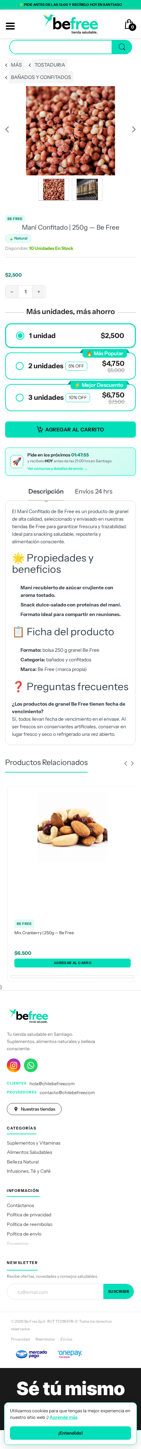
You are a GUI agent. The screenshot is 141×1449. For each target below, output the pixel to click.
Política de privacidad (29, 1214)
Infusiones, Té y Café (29, 1171)
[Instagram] (14, 1065)
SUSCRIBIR (118, 1291)
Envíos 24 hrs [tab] (94, 491)
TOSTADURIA (50, 65)
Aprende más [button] (63, 1417)
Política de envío (24, 1234)
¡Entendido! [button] (70, 1433)
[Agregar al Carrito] (72, 963)
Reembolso (45, 1339)
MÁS (16, 65)
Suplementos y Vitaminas (33, 1143)
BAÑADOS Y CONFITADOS (41, 77)
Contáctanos (20, 1205)
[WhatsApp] (31, 1065)
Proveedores (17, 1243)
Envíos (66, 1339)
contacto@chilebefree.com (67, 1092)
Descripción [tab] (46, 491)
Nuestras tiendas (38, 1109)
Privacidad (20, 1339)
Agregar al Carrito (74, 429)
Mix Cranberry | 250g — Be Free (44, 932)
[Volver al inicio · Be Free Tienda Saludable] (70, 23)
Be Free (15, 219)
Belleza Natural (23, 1161)
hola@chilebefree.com (52, 1083)
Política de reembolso (29, 1224)
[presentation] (125, 763)
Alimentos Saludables (29, 1152)
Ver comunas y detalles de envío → (57, 468)
